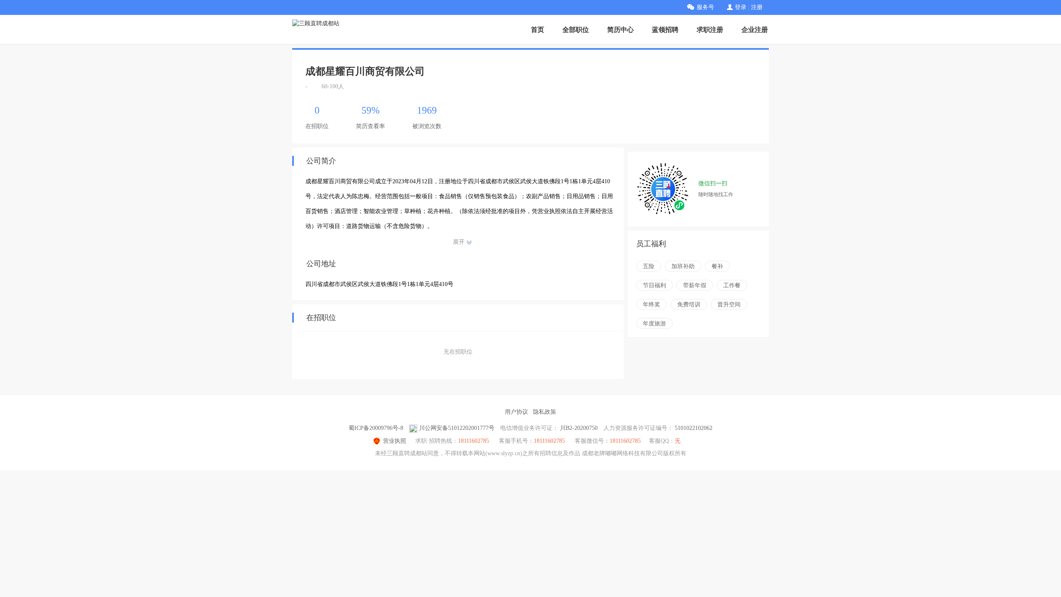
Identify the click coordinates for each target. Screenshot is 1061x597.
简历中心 (620, 29)
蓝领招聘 (665, 29)
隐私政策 (544, 412)
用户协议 (516, 412)
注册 (757, 7)
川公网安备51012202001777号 (456, 428)
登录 (740, 7)
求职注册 (710, 29)
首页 (537, 29)
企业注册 (754, 29)
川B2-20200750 (579, 428)
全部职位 (575, 29)
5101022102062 (693, 428)
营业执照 (394, 441)
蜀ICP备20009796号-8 (376, 428)
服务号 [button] (705, 7)
